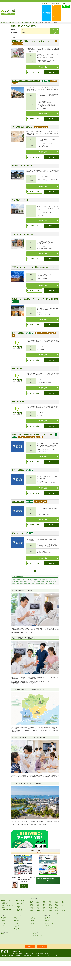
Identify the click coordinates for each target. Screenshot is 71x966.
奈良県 (50, 910)
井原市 (56, 579)
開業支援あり (17, 920)
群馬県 (37, 901)
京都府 (50, 905)
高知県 (56, 913)
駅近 (3, 933)
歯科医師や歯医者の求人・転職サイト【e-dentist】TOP (12, 22)
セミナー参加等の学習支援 (37, 935)
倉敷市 (40, 579)
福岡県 (63, 901)
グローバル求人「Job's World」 (57, 955)
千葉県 (37, 907)
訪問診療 (4, 925)
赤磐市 (34, 581)
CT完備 (15, 926)
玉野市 (48, 579)
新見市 (21, 581)
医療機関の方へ (47, 3)
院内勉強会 (34, 933)
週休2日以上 (47, 920)
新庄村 (21, 583)
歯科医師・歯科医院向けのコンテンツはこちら (47, 880)
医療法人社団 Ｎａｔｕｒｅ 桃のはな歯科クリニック (33, 267)
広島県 (56, 905)
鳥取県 (56, 901)
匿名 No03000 (18, 470)
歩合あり (33, 920)
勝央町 (29, 583)
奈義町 (33, 583)
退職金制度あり (34, 923)
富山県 (44, 902)
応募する (51, 72)
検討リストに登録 (34, 72)
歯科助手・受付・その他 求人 (8, 905)
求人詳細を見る (43, 67)
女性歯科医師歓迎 (17, 923)
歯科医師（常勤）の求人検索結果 (31, 22)
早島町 (54, 581)
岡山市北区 (18, 579)
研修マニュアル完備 (49, 923)
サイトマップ (19, 910)
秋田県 (31, 907)
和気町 (50, 581)
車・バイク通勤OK (6, 935)
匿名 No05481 (18, 333)
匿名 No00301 (18, 533)
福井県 (44, 905)
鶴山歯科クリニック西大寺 (22, 166)
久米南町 (43, 583)
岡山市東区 (30, 579)
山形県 (31, 908)
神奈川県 (38, 910)
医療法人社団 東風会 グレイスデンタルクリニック (32, 41)
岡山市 (13, 579)
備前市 (25, 581)
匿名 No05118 (18, 368)
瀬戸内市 (30, 581)
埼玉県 (37, 905)
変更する (55, 29)
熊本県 (63, 905)
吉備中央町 (52, 583)
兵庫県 (50, 908)
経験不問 (16, 917)
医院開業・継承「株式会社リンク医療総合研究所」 (12, 955)
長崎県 (63, 904)
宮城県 (31, 905)
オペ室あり (16, 929)
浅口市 (46, 581)
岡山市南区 (35, 579)
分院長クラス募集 (17, 918)
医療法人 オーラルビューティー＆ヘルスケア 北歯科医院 (35, 299)
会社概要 (19, 906)
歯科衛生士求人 (5, 902)
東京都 (37, 908)
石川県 (44, 904)
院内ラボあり (17, 928)
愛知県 (50, 901)
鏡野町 (25, 583)
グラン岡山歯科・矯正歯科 (22, 127)
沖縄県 (63, 912)
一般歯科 (4, 917)
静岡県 (44, 912)
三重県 (50, 902)
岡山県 (56, 904)
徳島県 (56, 908)
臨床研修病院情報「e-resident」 (42, 953)
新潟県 (44, 901)
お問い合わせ (66, 3)
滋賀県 (50, 904)
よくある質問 (57, 3)
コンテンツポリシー (21, 902)
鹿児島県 (63, 910)
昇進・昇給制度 (34, 917)
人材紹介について (42, 946)
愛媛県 (56, 912)
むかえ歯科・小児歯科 (20, 200)
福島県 (31, 910)
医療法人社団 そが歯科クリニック (25, 234)
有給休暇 (47, 922)
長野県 (44, 908)
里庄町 (13, 583)
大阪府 (50, 907)
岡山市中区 (24, 579)
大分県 (63, 907)
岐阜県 (44, 910)
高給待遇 (33, 918)
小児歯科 (4, 918)
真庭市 (38, 581)
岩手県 (31, 904)
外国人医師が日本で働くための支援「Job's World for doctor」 (36, 955)
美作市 (42, 581)
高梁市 (17, 581)
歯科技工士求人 (5, 903)
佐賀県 (63, 902)
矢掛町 (17, 583)
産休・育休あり (48, 918)
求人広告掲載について (6, 909)
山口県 (56, 907)
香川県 (56, 910)
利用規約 (19, 899)
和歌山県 (51, 912)
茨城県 (37, 904)
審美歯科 (4, 920)
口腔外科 (4, 923)
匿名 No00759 (18, 502)
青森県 (31, 902)
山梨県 (44, 907)
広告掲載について (30, 946)
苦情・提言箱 (19, 903)
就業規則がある (48, 925)
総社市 (13, 581)
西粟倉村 (38, 583)
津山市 (44, 579)
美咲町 (47, 583)
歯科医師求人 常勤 (7, 13)
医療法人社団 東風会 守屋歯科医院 (26, 81)
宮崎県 (63, 908)
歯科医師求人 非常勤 (6, 900)
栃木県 (37, 902)
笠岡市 (52, 579)
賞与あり (33, 922)
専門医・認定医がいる (18, 925)
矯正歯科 (4, 922)
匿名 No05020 (18, 402)
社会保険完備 (48, 917)
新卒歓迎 (16, 922)
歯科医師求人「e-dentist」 (18, 953)
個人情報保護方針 (20, 900)
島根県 (56, 902)
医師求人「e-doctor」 (29, 953)
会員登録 (4, 907)
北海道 (31, 901)
